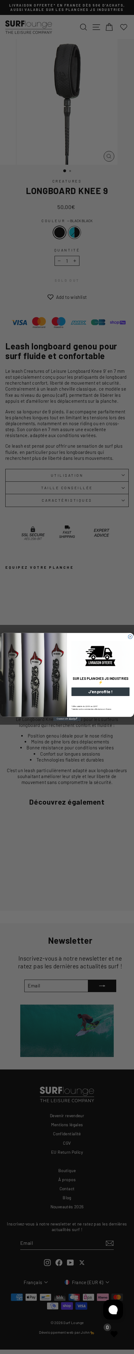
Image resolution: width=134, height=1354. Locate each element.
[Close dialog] (130, 637)
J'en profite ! (100, 691)
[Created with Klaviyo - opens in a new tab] (67, 719)
